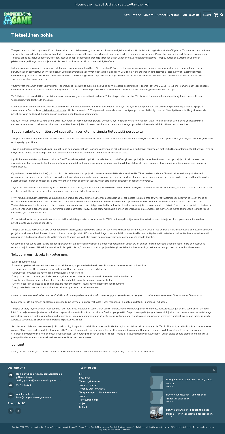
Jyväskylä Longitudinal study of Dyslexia (160, 50)
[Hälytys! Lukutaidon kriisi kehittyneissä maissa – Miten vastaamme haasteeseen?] (156, 412)
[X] (18, 411)
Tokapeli (15, 50)
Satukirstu (84, 377)
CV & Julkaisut (23, 385)
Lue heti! (143, 4)
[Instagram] (11, 411)
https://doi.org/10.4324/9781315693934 (131, 351)
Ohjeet (82, 403)
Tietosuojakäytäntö (89, 381)
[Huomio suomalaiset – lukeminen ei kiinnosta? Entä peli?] (156, 397)
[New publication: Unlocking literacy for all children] (156, 382)
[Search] (214, 369)
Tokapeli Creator (88, 385)
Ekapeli (122, 57)
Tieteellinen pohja (88, 399)
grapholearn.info (159, 312)
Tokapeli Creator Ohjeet (92, 388)
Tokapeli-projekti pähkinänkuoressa (98, 392)
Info (81, 374)
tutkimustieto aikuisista (54, 110)
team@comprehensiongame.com (33, 397)
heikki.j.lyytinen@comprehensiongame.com (38, 380)
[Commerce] (216, 15)
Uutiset (83, 407)
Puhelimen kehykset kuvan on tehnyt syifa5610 (155, 427)
